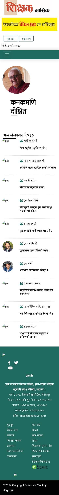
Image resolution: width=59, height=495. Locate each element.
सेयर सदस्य (37, 435)
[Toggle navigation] (7, 54)
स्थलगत (10, 445)
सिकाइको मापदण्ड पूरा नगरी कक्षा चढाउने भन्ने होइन (36, 209)
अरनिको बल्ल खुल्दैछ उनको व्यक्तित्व (38, 167)
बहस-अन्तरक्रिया (15, 451)
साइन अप (26, 38)
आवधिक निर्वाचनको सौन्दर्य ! (34, 270)
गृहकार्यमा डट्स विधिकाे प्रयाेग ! (35, 250)
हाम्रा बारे (36, 424)
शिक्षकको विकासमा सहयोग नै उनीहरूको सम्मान (34, 335)
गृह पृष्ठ (10, 424)
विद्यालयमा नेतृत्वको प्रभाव (32, 187)
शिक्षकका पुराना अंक (42, 445)
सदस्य (35, 430)
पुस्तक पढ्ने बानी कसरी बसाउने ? (36, 230)
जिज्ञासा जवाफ (14, 440)
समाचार (10, 435)
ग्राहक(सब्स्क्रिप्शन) (41, 461)
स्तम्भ (34, 440)
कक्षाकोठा (12, 456)
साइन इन (11, 38)
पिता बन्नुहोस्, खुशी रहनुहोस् (33, 147)
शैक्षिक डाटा (12, 430)
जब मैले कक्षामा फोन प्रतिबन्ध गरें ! (36, 313)
